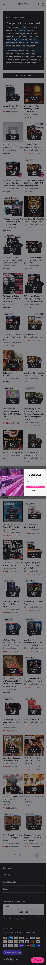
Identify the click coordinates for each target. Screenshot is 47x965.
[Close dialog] (44, 470)
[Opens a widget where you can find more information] (36, 960)
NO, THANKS (34, 490)
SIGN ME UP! (34, 486)
